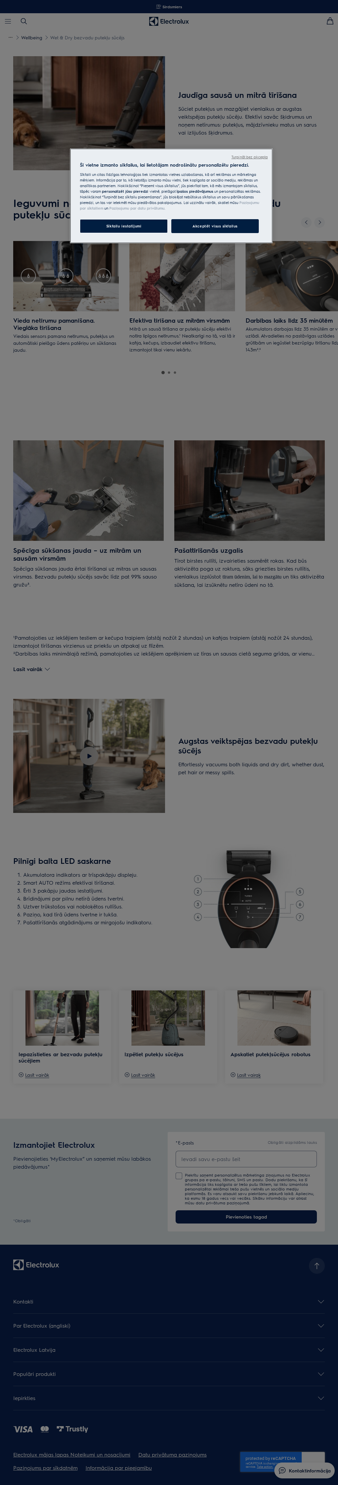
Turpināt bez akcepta (249, 157)
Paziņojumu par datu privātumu (136, 208)
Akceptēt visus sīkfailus (215, 225)
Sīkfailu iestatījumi (123, 225)
